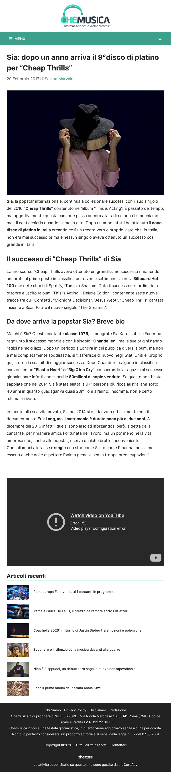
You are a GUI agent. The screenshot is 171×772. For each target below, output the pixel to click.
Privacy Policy (75, 710)
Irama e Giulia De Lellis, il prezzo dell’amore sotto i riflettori (80, 611)
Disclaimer (98, 710)
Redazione (118, 710)
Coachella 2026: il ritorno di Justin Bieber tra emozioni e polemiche (87, 630)
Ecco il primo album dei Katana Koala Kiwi (67, 688)
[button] (160, 38)
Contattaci (119, 745)
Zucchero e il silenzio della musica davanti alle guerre (76, 649)
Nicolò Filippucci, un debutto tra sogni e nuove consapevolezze (84, 669)
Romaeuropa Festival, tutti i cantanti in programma (74, 592)
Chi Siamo (53, 710)
